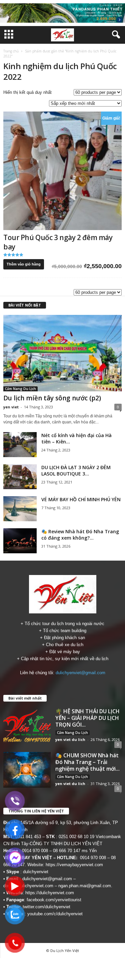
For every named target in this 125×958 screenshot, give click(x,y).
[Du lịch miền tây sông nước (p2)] (62, 353)
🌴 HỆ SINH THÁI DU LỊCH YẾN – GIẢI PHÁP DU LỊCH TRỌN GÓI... (87, 718)
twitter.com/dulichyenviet (46, 906)
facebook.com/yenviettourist (54, 899)
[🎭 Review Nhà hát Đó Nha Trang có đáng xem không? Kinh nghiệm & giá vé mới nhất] (20, 540)
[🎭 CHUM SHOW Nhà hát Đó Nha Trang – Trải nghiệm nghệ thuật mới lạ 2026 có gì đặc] (27, 769)
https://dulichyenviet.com (49, 892)
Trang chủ (11, 51)
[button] (114, 34)
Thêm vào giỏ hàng (24, 264)
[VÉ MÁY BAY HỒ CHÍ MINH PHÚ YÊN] (20, 508)
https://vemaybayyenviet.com (74, 864)
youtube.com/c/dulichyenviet (55, 913)
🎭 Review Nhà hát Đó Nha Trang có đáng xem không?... (80, 534)
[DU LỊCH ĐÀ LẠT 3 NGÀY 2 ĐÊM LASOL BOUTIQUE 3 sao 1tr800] (20, 476)
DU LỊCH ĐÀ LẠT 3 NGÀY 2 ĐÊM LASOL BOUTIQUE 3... (76, 470)
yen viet (11, 406)
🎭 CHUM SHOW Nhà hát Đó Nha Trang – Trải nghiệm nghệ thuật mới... (87, 762)
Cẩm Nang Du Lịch (20, 388)
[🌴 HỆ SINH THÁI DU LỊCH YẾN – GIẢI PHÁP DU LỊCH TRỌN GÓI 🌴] (27, 725)
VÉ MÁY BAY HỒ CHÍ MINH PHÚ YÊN (81, 499)
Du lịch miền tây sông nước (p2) (52, 398)
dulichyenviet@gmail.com (80, 672)
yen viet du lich (70, 739)
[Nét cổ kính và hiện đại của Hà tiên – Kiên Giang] (20, 444)
